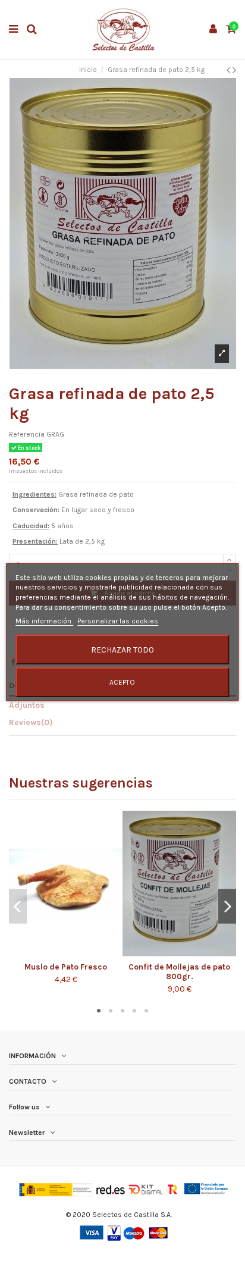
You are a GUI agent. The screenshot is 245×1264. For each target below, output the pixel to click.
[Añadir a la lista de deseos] (59, 953)
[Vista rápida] (73, 953)
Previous (18, 906)
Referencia (27, 434)
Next (227, 906)
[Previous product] (230, 70)
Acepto (122, 682)
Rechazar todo (122, 649)
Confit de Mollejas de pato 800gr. (179, 971)
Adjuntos (27, 705)
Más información (44, 621)
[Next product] (234, 70)
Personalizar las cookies (117, 621)
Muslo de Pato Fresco (65, 966)
